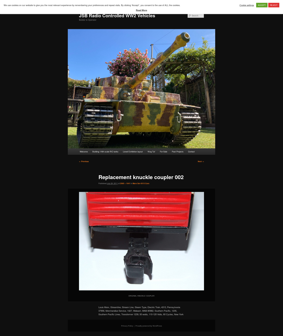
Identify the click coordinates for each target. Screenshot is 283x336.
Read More (141, 10)
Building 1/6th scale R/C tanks (105, 151)
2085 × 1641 (125, 183)
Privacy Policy (127, 325)
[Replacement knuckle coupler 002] (141, 241)
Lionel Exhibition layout (133, 151)
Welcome (84, 151)
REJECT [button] (274, 5)
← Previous (84, 161)
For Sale (163, 151)
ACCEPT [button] (262, 5)
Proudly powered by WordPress (148, 325)
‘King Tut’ (151, 151)
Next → (201, 161)
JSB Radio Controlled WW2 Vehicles (117, 15)
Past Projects (178, 151)
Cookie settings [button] (247, 5)
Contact (191, 151)
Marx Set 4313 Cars (141, 183)
